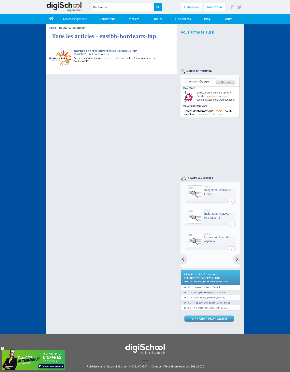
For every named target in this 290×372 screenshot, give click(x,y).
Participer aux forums (209, 318)
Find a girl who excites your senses (212, 302)
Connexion (191, 7)
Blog (207, 19)
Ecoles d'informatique (198, 111)
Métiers (133, 19)
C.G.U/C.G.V (139, 366)
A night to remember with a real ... (211, 307)
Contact (156, 366)
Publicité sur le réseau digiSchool (107, 366)
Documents (183, 19)
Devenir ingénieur (75, 19)
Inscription (214, 7)
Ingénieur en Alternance (211, 114)
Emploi (157, 19)
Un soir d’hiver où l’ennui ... (208, 287)
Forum (228, 19)
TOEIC (219, 111)
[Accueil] (51, 19)
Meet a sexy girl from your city (209, 297)
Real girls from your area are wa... (211, 292)
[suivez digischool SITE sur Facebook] (232, 7)
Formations (107, 19)
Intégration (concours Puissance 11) (217, 215)
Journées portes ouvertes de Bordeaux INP (105, 50)
